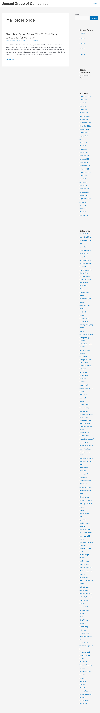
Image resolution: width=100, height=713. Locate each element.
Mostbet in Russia (85, 567)
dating (81, 331)
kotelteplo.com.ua (85, 504)
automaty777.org (85, 260)
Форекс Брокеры (85, 691)
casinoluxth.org (84, 305)
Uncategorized (84, 652)
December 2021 (84, 162)
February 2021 (84, 189)
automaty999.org (85, 263)
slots (81, 617)
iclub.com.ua (83, 442)
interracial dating (85, 474)
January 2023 (84, 119)
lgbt (80, 516)
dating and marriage (86, 334)
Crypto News (83, 321)
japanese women (85, 490)
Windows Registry (85, 665)
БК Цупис (82, 675)
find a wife (83, 398)
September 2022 (85, 132)
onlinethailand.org (85, 597)
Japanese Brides (85, 487)
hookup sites (83, 411)
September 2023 (85, 96)
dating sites (83, 356)
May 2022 (82, 146)
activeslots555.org (85, 237)
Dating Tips (83, 369)
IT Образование (85, 480)
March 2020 (83, 215)
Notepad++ (83, 584)
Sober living (83, 627)
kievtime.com (84, 497)
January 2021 (84, 192)
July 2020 (82, 205)
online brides (84, 587)
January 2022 (84, 159)
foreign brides (84, 404)
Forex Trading (84, 408)
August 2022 (83, 136)
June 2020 (83, 209)
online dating (83, 590)
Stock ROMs (83, 642)
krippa (81, 507)
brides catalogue (85, 299)
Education (82, 382)
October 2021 (84, 169)
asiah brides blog (85, 250)
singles (81, 613)
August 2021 (83, 175)
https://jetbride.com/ (86, 439)
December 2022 (85, 123)
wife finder (83, 661)
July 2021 (82, 179)
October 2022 (84, 129)
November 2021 (84, 166)
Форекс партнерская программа (83, 700)
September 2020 (85, 199)
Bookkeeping (84, 292)
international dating (86, 458)
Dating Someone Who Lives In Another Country (85, 363)
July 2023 (82, 103)
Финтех (82, 688)
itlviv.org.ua (83, 484)
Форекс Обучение (85, 694)
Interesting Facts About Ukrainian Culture (85, 452)
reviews (82, 603)
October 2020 (84, 195)
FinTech (82, 401)
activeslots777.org (85, 240)
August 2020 (83, 202)
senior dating (84, 610)
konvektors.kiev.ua (85, 500)
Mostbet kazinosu (85, 571)
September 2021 (85, 172)
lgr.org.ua (82, 520)
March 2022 (83, 152)
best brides (83, 267)
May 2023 (82, 106)
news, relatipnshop (86, 580)
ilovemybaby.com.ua (86, 446)
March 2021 (83, 185)
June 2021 (83, 182)
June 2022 (83, 142)
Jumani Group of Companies (25, 3)
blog (81, 289)
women (82, 668)
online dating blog (85, 594)
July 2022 (82, 139)
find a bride (83, 395)
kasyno (81, 494)
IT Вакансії (83, 477)
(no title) (82, 33)
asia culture (83, 247)
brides (81, 295)
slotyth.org (83, 623)
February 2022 (84, 156)
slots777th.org (84, 620)
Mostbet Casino (84, 564)
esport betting (84, 385)
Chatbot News (84, 312)
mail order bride (24, 41)
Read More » (9, 59)
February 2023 (84, 116)
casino (81, 302)
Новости (82, 678)
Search (77, 14)
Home (94, 3)
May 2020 (82, 212)
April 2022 (83, 149)
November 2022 (85, 126)
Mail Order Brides (85, 533)
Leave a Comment (11, 41)
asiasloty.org (83, 257)
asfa (80, 244)
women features (85, 671)
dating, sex (83, 372)
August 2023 (83, 99)
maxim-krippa (84, 561)
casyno (81, 309)
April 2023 (83, 109)
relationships (83, 600)
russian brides (84, 607)
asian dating (83, 254)
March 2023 (83, 113)
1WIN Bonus (83, 234)
